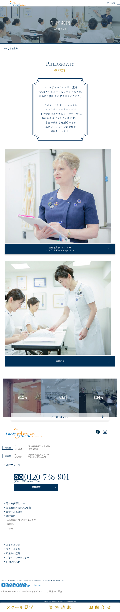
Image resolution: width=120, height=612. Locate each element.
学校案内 (10, 516)
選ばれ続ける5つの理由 (18, 507)
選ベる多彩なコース (16, 503)
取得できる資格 (14, 512)
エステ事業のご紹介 (52, 591)
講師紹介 (60, 361)
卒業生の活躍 (13, 553)
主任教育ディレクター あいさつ (21, 520)
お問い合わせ (13, 562)
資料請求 (36, 487)
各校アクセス (13, 465)
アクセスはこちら (60, 417)
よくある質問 (13, 545)
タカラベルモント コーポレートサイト (21, 591)
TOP (5, 48)
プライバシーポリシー (18, 557)
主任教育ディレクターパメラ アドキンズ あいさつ (60, 249)
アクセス (11, 528)
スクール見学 (13, 549)
